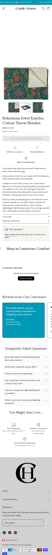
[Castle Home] (26, 8)
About (5, 491)
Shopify (29, 545)
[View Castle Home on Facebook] (10, 532)
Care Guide (6, 217)
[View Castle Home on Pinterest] (15, 532)
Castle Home (13, 545)
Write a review (26, 278)
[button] (43, 8)
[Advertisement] (26, 39)
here (23, 171)
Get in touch (10, 234)
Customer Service (10, 499)
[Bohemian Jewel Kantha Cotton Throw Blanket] (13, 107)
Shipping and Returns (11, 221)
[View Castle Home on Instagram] (4, 532)
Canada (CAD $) (11, 540)
